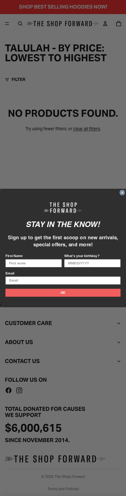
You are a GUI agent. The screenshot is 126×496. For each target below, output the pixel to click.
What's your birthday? (81, 256)
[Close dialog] (122, 193)
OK (63, 292)
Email (10, 273)
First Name (14, 256)
